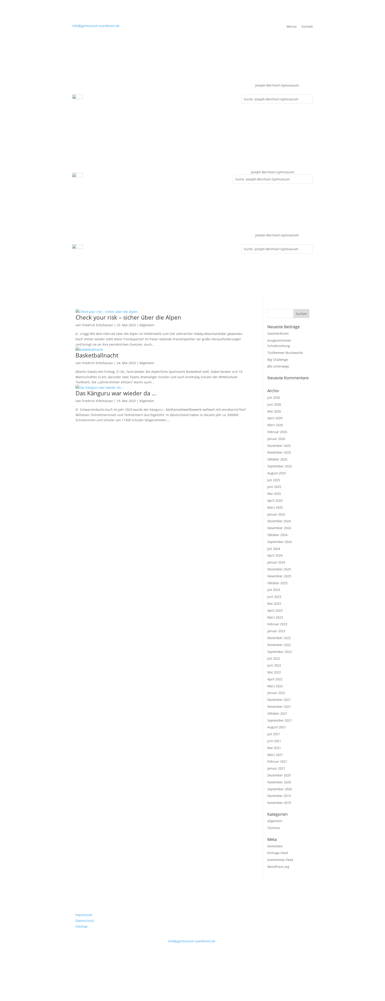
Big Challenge (277, 359)
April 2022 (275, 679)
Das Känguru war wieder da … (116, 393)
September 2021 (279, 720)
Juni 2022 (274, 665)
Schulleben (152, 91)
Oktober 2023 (277, 583)
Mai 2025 (274, 493)
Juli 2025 (273, 480)
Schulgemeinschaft (120, 91)
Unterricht (178, 91)
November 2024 (279, 528)
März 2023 (275, 617)
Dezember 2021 (279, 700)
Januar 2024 (276, 562)
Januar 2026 (276, 439)
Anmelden (275, 846)
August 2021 (276, 727)
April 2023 (275, 610)
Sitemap (81, 926)
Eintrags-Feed (277, 853)
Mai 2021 (274, 748)
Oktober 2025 (277, 459)
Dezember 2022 (279, 638)
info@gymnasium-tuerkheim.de (95, 26)
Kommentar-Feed (280, 860)
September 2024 (279, 542)
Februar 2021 (277, 761)
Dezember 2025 (279, 446)
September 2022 (279, 652)
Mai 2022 (274, 672)
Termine (273, 828)
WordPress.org (278, 867)
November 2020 (279, 782)
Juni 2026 (274, 404)
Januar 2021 (276, 768)
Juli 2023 (273, 590)
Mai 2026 (274, 411)
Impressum (83, 915)
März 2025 (275, 507)
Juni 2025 (274, 487)
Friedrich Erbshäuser (97, 325)
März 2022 (275, 686)
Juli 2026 (273, 397)
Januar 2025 (276, 514)
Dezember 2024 (279, 521)
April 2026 (275, 418)
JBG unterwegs (278, 366)
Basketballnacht (97, 355)
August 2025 (276, 473)
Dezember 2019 (279, 796)
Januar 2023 (276, 631)
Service (95, 108)
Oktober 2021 (277, 713)
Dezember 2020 (279, 775)
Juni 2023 (274, 596)
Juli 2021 (273, 734)
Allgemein (146, 325)
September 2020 (279, 789)
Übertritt (201, 91)
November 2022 (279, 645)
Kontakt (307, 27)
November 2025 (279, 452)
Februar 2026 (277, 432)
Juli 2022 (273, 658)
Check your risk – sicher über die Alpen (128, 317)
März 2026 (275, 425)
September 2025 (279, 466)
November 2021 (279, 706)
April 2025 (275, 500)
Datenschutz (84, 920)
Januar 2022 (276, 693)
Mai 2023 (274, 603)
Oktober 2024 (277, 535)
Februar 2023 (277, 624)
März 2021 (275, 755)
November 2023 (279, 576)
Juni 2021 (274, 741)
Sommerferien (278, 333)
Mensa (292, 27)
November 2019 (279, 803)
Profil (93, 91)
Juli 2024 (273, 549)
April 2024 (275, 555)
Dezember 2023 (279, 569)
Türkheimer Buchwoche (285, 353)
